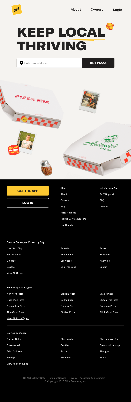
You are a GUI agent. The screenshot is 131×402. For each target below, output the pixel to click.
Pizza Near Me (68, 212)
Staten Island (14, 254)
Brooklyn (65, 248)
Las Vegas (66, 260)
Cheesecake (67, 339)
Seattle (10, 266)
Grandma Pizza (108, 306)
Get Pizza (98, 63)
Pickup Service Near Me (73, 218)
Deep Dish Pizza (15, 299)
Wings (103, 357)
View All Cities (15, 273)
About (76, 9)
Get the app (27, 191)
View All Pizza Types (18, 318)
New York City (14, 248)
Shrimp (11, 357)
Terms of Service (57, 377)
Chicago (11, 260)
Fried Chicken (14, 351)
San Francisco (68, 266)
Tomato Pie (67, 306)
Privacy (73, 377)
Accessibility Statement (92, 377)
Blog (63, 206)
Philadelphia (67, 254)
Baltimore (105, 254)
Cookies (65, 345)
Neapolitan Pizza (16, 306)
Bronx (103, 248)
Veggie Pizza (106, 293)
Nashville (105, 260)
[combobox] (53, 63)
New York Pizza (15, 293)
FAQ (102, 200)
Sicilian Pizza (68, 293)
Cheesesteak (14, 345)
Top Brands (67, 224)
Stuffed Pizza (68, 312)
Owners (97, 9)
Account (104, 206)
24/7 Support (107, 194)
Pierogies (105, 351)
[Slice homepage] (16, 10)
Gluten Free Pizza (109, 299)
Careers (65, 200)
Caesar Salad (14, 339)
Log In (27, 203)
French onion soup (110, 345)
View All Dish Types (17, 363)
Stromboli (66, 357)
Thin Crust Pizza (16, 312)
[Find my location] (20, 63)
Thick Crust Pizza (109, 312)
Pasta (64, 351)
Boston (103, 266)
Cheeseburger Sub (109, 339)
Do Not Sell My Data (34, 377)
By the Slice (67, 299)
